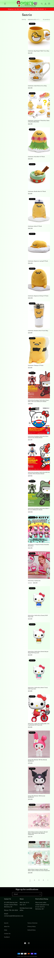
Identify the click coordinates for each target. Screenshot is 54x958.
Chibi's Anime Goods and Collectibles (29, 956)
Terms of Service (32, 923)
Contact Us (7, 933)
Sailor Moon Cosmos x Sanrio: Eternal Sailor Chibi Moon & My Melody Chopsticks (38, 833)
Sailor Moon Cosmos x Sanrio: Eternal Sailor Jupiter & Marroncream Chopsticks (39, 870)
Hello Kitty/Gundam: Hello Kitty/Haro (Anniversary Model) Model (38, 437)
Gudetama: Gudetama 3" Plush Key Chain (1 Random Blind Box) (38, 121)
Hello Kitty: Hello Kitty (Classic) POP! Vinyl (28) (38, 616)
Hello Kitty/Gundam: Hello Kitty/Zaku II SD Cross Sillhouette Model (38, 509)
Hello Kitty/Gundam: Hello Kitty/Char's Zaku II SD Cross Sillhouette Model (38, 401)
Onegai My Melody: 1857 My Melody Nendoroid (37, 760)
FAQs (5, 930)
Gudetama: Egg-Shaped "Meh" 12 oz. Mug (38, 51)
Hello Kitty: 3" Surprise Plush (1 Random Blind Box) (38, 545)
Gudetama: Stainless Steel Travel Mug (38, 330)
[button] (5, 4)
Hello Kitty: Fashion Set (34, 580)
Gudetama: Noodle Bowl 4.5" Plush (37, 191)
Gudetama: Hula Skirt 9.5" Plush (36, 156)
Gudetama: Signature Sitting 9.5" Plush (38, 295)
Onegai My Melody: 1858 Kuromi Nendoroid (36, 796)
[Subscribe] (40, 894)
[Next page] (48, 880)
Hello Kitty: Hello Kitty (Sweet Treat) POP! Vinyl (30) (38, 688)
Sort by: (24, 19)
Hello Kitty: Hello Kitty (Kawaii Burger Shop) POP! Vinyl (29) (38, 652)
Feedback (7, 937)
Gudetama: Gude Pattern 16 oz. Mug (37, 85)
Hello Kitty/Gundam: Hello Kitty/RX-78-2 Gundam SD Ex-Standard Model (39, 473)
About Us (6, 926)
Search (6, 923)
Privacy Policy (32, 926)
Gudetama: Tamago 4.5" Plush (35, 365)
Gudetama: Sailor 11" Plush (35, 226)
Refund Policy (32, 930)
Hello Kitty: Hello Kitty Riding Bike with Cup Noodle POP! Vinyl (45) (38, 724)
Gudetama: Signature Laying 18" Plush (38, 261)
